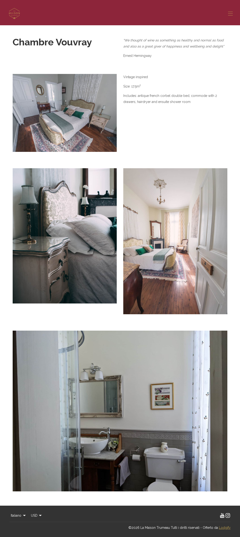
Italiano (16, 515)
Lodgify (225, 528)
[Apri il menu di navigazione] (230, 13)
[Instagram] (228, 515)
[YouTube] (222, 515)
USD (34, 515)
